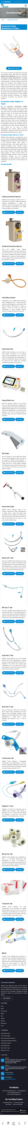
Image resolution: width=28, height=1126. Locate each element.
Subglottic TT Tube (7, 806)
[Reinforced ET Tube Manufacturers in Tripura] (14, 541)
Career (2, 1025)
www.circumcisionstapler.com (14, 1094)
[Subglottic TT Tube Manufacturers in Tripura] (14, 790)
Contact (2, 1018)
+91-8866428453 (6, 1)
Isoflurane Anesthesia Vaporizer (11, 196)
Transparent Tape (7, 903)
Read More (20, 212)
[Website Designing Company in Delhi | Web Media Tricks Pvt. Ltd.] (23, 1111)
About (2, 1008)
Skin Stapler (5, 453)
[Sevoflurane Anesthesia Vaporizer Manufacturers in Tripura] (14, 230)
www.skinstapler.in (22, 1090)
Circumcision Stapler (5, 1035)
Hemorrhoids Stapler (8, 506)
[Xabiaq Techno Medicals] (4, 5)
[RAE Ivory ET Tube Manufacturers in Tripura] (14, 591)
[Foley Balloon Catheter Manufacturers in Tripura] (14, 281)
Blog (2, 1016)
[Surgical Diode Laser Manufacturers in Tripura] (14, 384)
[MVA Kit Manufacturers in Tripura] (14, 937)
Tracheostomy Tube (8, 758)
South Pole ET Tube (7, 655)
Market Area (4, 1023)
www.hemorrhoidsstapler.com (9, 1090)
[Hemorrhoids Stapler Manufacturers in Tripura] (14, 490)
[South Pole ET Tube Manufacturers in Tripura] (14, 639)
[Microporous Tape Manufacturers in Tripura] (14, 837)
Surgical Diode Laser (8, 400)
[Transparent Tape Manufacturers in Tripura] (14, 887)
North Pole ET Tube (7, 707)
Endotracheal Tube (7, 349)
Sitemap (3, 1020)
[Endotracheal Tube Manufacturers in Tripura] (14, 332)
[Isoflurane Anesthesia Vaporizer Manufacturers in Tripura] (14, 180)
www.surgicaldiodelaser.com (14, 1092)
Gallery (2, 1013)
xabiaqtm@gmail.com (10, 1079)
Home (3, 19)
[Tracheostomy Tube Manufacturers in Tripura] (14, 742)
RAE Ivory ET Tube (7, 607)
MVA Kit (4, 953)
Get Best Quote (9, 212)
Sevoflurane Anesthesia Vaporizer (12, 246)
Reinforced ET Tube (7, 558)
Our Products (4, 1011)
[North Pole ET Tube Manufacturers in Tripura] (14, 690)
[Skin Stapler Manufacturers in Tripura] (14, 437)
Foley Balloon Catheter (9, 297)
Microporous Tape (7, 854)
